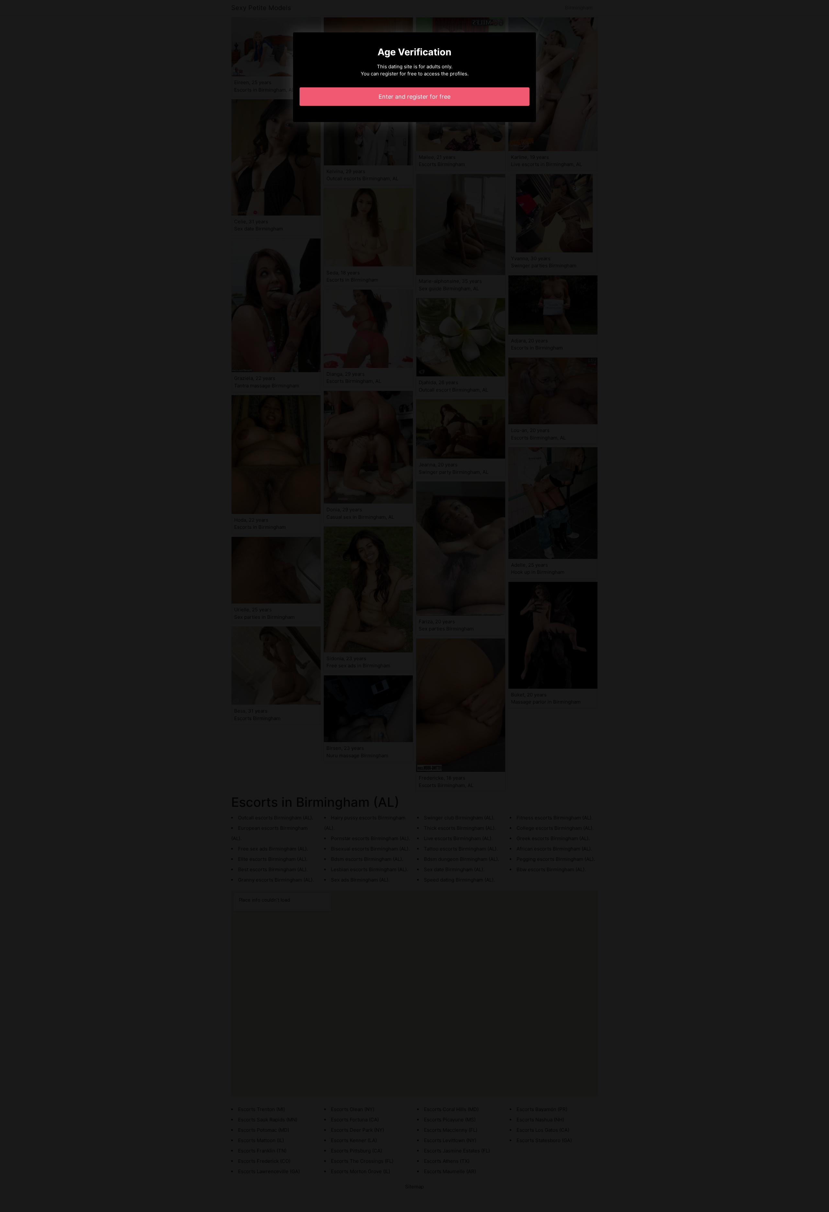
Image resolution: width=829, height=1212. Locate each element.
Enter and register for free (414, 96)
